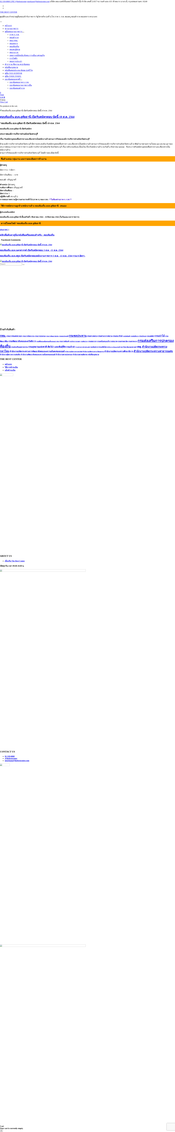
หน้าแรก (8, 364)
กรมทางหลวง (92, 336)
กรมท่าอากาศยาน (105, 336)
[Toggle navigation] (1, 21)
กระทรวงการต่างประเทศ (83, 347)
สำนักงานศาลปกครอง (64, 354)
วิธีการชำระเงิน (11, 367)
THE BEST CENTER (8, 12)
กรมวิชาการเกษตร (75, 341)
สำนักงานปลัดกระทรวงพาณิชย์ (73, 351)
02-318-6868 (10, 756)
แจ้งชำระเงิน (10, 370)
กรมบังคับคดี (126, 336)
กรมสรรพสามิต (123, 341)
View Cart (4, 102)
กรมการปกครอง (40, 336)
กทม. (3, 335)
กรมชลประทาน (78, 335)
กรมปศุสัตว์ (150, 336)
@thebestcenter (11, 758)
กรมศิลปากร (84, 341)
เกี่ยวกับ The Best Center (15, 561)
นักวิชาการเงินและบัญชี (113, 347)
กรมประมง (142, 336)
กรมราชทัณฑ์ (64, 341)
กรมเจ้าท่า (70, 347)
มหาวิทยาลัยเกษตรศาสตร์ (129, 347)
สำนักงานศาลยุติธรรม (80, 354)
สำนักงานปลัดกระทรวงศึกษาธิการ (118, 351)
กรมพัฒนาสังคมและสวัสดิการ (22, 341)
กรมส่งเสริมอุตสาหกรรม (19, 347)
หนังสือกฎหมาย (93, 354)
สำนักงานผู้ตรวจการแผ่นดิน (10, 354)
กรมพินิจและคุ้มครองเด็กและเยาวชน (47, 341)
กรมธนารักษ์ (117, 336)
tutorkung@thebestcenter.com (38, 1)
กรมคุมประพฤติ (63, 336)
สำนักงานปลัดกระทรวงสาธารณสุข (153, 351)
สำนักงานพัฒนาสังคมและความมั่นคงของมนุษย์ (38, 354)
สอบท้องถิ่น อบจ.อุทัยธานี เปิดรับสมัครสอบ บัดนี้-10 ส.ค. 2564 (37, 116)
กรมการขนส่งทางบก (14, 336)
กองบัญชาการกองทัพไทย (98, 347)
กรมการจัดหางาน (28, 336)
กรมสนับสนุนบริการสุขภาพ (107, 341)
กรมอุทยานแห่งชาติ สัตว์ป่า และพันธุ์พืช (47, 347)
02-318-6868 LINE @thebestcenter (13, 1)
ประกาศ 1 (4, 230)
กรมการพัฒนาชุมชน (52, 336)
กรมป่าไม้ (160, 335)
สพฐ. (139, 347)
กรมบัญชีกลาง (134, 336)
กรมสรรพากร (132, 341)
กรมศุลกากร (92, 341)
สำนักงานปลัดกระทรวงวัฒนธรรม (93, 351)
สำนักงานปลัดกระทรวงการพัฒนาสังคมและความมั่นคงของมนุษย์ (37, 351)
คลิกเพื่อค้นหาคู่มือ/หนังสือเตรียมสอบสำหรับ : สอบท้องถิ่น (27, 235)
